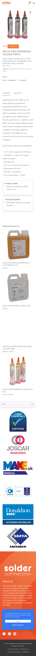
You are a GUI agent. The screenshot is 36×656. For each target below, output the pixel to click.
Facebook (12, 80)
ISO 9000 (6, 605)
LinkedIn (23, 80)
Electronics (23, 69)
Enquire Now (13, 46)
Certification (25, 652)
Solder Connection (24, 586)
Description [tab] (7, 93)
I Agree (18, 621)
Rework (4, 71)
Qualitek (29, 69)
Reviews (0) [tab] (17, 93)
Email (5, 80)
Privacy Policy (24, 649)
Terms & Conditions (13, 649)
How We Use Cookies (14, 652)
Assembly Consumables (15, 69)
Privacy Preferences (18, 625)
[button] (30, 12)
